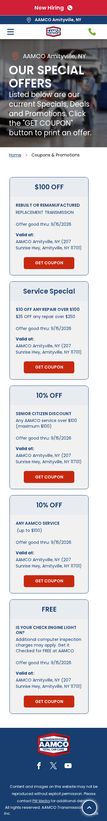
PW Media (41, 800)
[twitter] (53, 766)
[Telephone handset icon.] (92, 31)
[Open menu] (10, 32)
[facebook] (38, 766)
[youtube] (68, 766)
